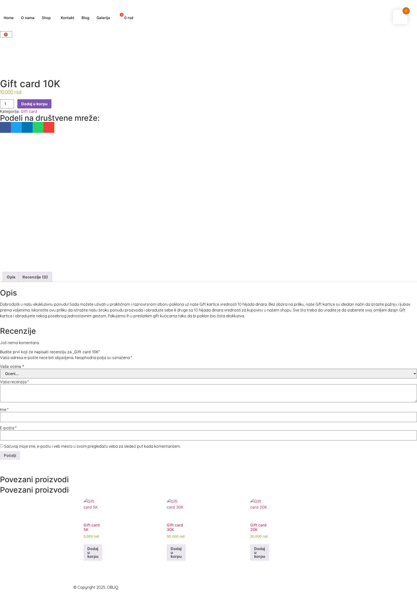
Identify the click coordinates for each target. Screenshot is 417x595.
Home (9, 17)
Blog (85, 17)
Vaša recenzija (14, 382)
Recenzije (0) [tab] (35, 277)
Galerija (103, 17)
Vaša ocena (12, 366)
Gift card (29, 111)
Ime (4, 409)
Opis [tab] (11, 277)
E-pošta (8, 428)
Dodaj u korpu (34, 103)
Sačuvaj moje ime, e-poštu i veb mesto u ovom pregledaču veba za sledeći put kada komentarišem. (92, 446)
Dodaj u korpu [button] (92, 552)
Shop (46, 17)
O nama (28, 17)
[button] (5, 127)
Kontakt (67, 17)
